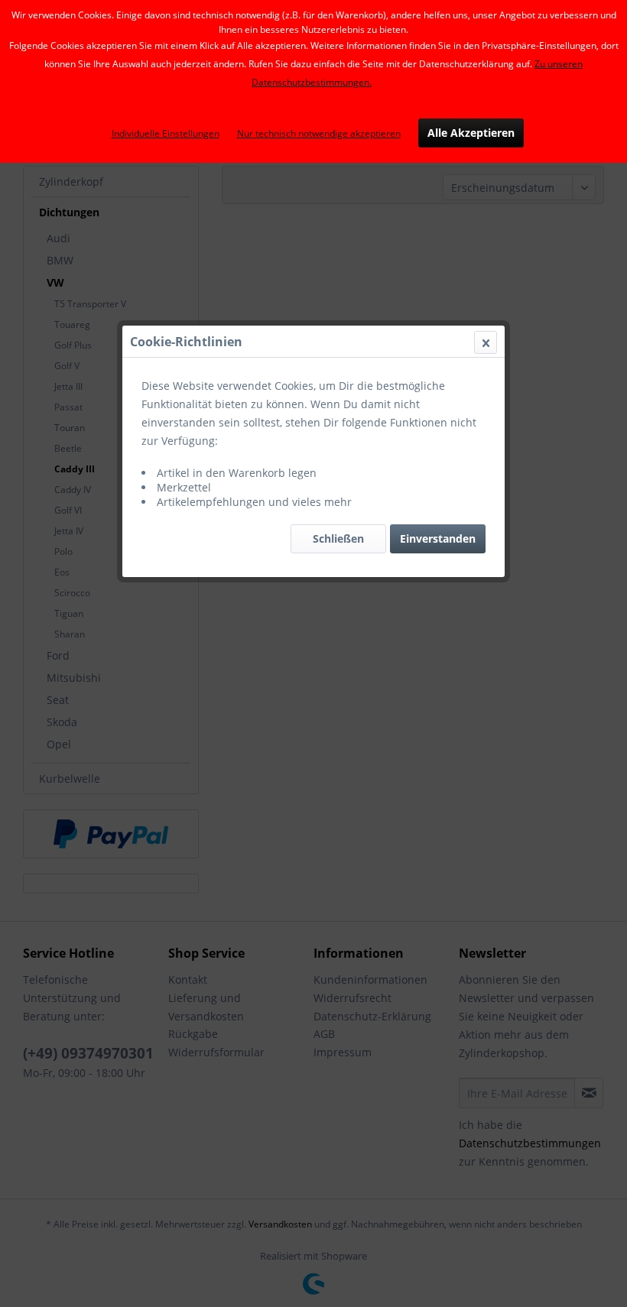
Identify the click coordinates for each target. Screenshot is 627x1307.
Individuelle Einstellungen (165, 133)
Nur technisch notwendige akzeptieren (319, 133)
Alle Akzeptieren (471, 132)
